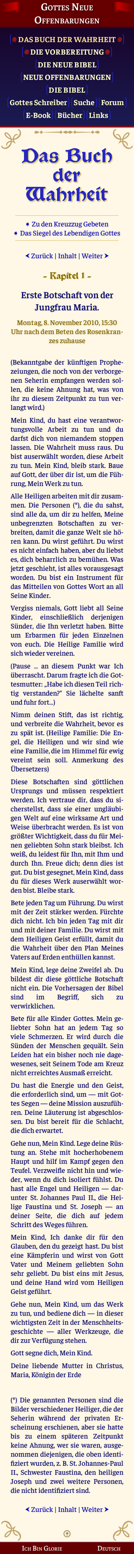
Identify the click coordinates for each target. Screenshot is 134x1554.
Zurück (39, 255)
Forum (112, 102)
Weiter (95, 255)
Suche (84, 102)
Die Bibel (67, 89)
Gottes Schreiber (38, 102)
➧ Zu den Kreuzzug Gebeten (67, 223)
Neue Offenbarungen (67, 76)
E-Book (38, 114)
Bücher (70, 114)
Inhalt (67, 255)
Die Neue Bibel (67, 64)
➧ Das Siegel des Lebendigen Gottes (67, 232)
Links (98, 114)
